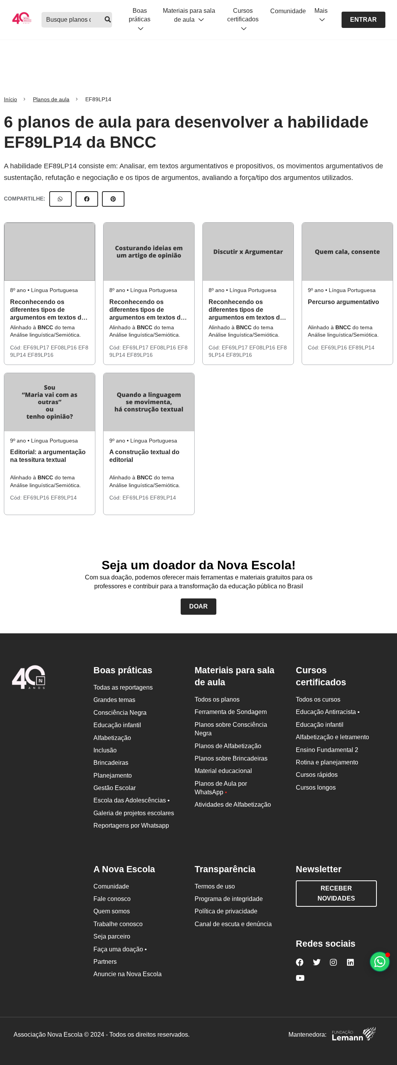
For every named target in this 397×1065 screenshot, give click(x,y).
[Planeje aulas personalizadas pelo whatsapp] (379, 961)
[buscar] (108, 20)
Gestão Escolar (114, 788)
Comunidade (288, 11)
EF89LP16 (41, 355)
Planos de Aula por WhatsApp (221, 787)
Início (10, 99)
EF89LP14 (362, 347)
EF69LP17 (37, 347)
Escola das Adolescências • (131, 800)
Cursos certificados (243, 14)
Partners (105, 961)
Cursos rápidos (317, 774)
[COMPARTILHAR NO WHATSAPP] (60, 199)
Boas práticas (139, 14)
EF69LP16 (335, 347)
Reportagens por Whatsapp (131, 825)
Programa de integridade (229, 899)
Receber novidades (336, 893)
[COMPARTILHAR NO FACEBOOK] (87, 199)
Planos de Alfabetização (228, 746)
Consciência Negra (120, 712)
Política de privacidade (226, 911)
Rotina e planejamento (327, 762)
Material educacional (223, 771)
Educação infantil (117, 725)
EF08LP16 (64, 347)
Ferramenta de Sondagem (231, 712)
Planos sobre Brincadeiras (231, 758)
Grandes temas (114, 700)
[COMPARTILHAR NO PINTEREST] (113, 199)
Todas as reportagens (123, 687)
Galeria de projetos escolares (133, 813)
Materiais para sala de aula (189, 15)
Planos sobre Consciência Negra (231, 729)
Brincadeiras (110, 762)
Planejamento (112, 775)
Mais (321, 10)
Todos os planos (217, 699)
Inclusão (105, 750)
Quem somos (111, 911)
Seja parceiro (111, 936)
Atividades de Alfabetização (233, 804)
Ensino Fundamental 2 (327, 750)
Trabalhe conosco (118, 924)
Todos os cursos (318, 699)
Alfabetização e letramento (332, 737)
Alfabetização (112, 738)
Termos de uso (215, 886)
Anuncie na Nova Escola (127, 974)
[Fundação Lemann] (354, 1035)
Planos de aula (51, 99)
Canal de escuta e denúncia (233, 924)
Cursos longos (316, 787)
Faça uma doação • (120, 949)
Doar (198, 606)
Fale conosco (112, 899)
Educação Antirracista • (328, 712)
